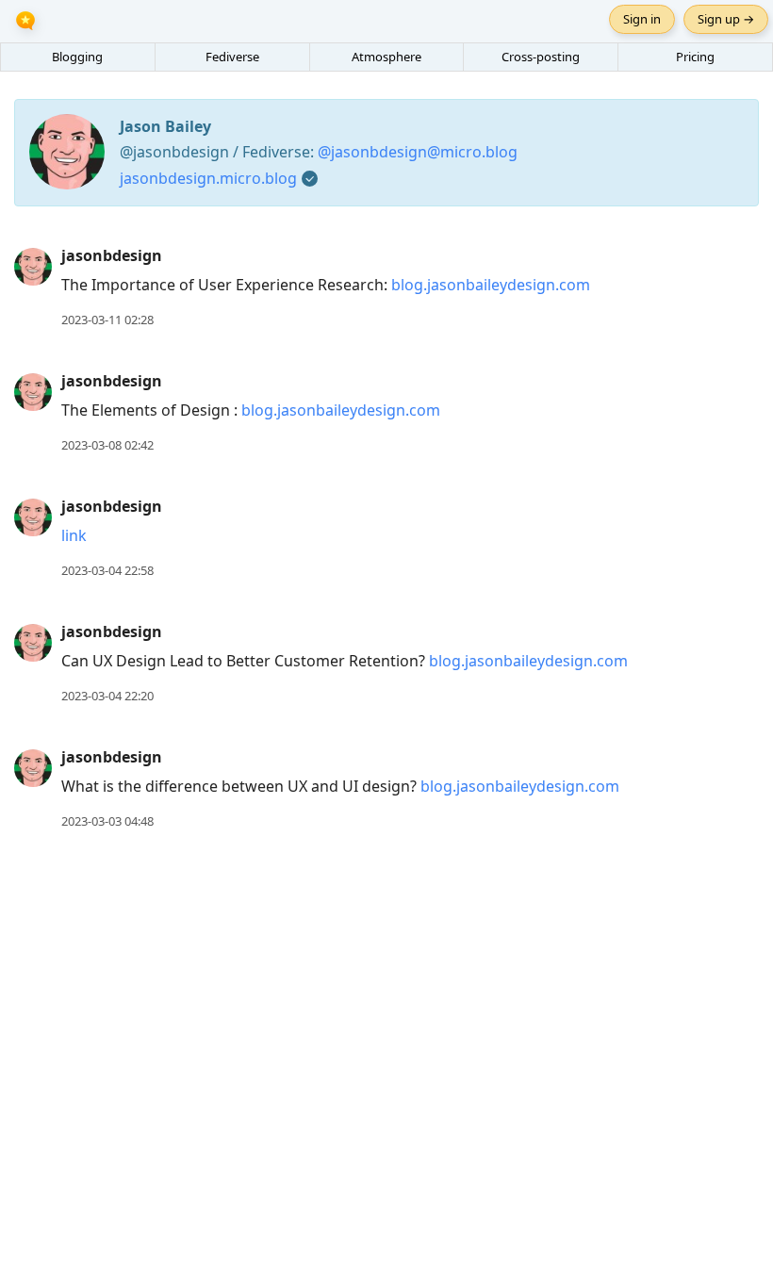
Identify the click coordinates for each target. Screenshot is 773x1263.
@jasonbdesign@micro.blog (418, 151)
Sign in (642, 18)
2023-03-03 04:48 (107, 820)
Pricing (695, 56)
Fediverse (232, 56)
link (74, 535)
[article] (386, 288)
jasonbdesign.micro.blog (208, 178)
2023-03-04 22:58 (107, 570)
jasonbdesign (111, 255)
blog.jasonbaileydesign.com (490, 284)
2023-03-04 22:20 (107, 695)
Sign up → (726, 18)
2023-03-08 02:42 (107, 444)
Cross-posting (541, 56)
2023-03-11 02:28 (107, 319)
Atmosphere (386, 56)
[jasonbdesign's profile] (33, 265)
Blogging (77, 56)
